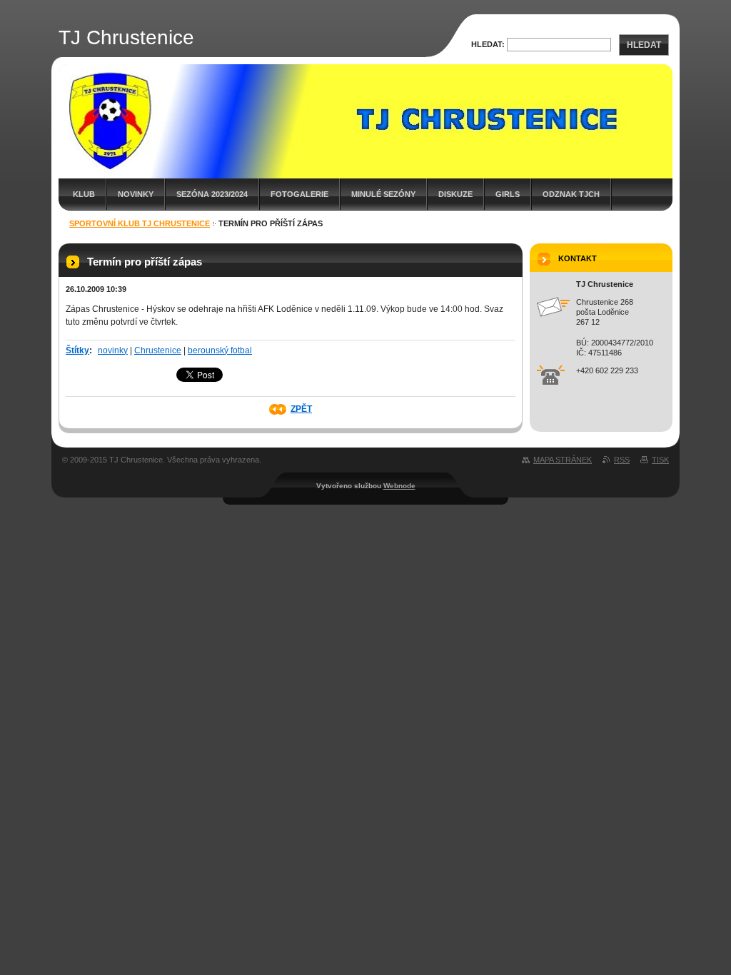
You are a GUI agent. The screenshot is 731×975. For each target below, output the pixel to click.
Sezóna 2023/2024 (212, 194)
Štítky (77, 350)
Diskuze (455, 194)
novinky (113, 350)
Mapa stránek (562, 459)
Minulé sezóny (383, 194)
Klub (84, 194)
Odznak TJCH (571, 194)
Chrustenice (157, 350)
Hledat (644, 45)
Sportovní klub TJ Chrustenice (139, 223)
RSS (622, 459)
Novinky (135, 194)
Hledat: (488, 44)
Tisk (660, 459)
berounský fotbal (220, 350)
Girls (507, 194)
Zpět (301, 409)
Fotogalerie (299, 194)
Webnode (399, 486)
